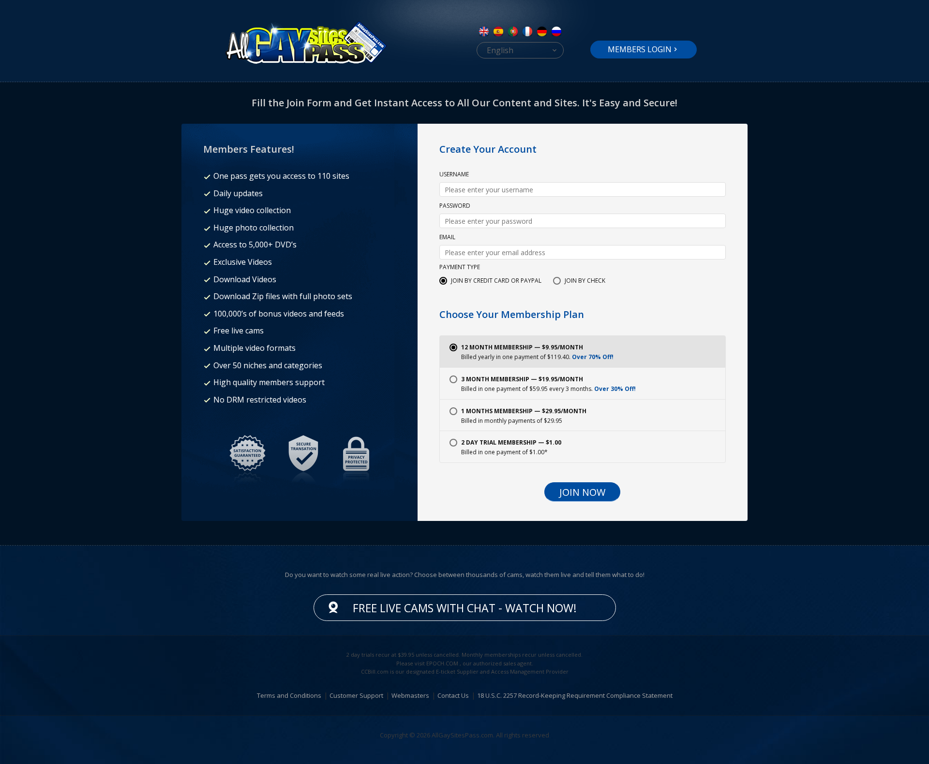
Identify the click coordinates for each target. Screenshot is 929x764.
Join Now (582, 492)
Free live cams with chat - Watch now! (465, 608)
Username (454, 175)
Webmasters (410, 695)
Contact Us (453, 695)
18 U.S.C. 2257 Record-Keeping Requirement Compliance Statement (575, 695)
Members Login (640, 49)
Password (454, 206)
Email (447, 237)
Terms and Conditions (289, 695)
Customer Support (356, 695)
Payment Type (459, 267)
